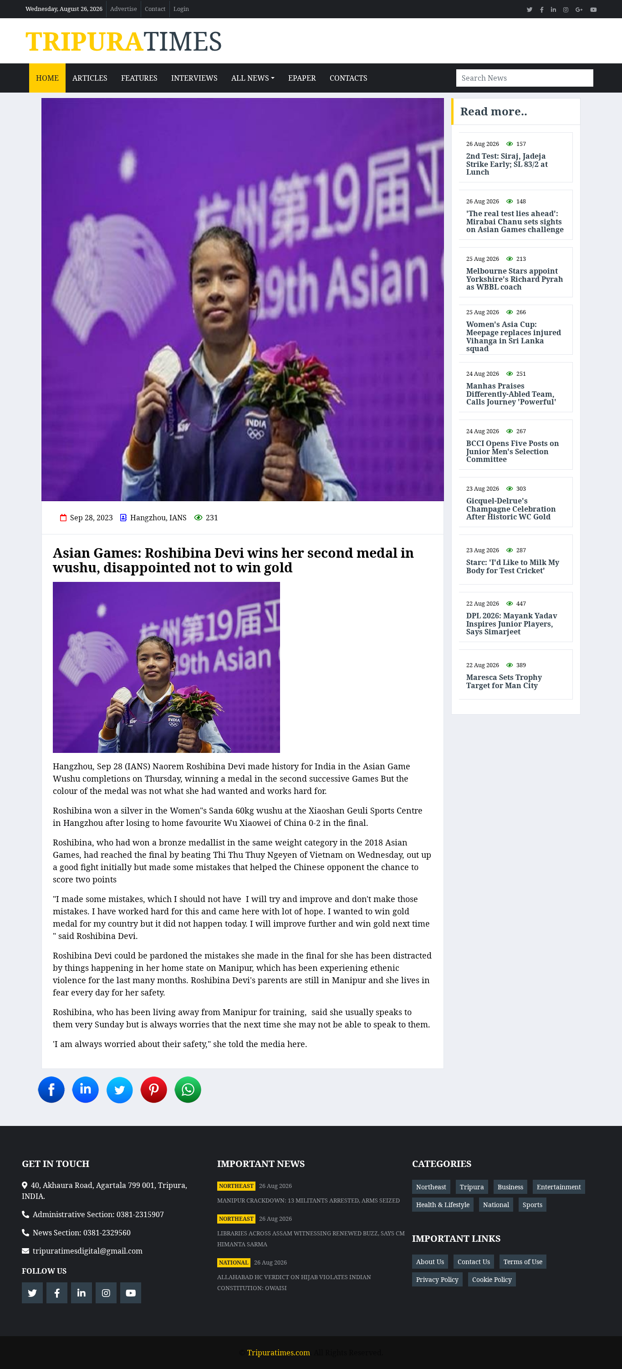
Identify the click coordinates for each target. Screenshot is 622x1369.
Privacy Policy (437, 1279)
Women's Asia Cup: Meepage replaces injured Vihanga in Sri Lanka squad (513, 337)
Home (47, 78)
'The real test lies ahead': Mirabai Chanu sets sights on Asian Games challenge (515, 222)
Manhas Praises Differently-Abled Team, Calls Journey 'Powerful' (511, 394)
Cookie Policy (492, 1279)
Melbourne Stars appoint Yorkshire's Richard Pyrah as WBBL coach (514, 279)
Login (181, 9)
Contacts (348, 78)
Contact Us (474, 1261)
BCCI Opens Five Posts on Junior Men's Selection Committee (512, 452)
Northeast (236, 1186)
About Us (430, 1261)
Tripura (472, 1186)
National (234, 1262)
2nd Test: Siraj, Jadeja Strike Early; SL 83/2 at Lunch (507, 164)
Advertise (123, 9)
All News (250, 78)
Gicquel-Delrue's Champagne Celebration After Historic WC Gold (511, 509)
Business (510, 1186)
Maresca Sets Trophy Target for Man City (504, 682)
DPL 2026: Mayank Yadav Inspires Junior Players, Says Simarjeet (511, 624)
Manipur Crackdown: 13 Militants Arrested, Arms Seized (308, 1200)
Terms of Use (523, 1261)
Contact (155, 9)
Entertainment (559, 1186)
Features (139, 78)
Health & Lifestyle (442, 1204)
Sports (532, 1204)
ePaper (302, 78)
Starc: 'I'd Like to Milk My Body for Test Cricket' (512, 567)
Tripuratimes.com (278, 1353)
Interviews (194, 78)
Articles (89, 78)
